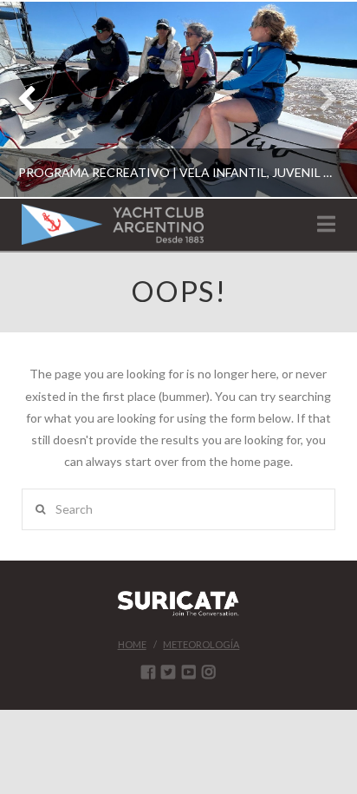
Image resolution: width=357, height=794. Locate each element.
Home (132, 644)
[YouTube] (189, 671)
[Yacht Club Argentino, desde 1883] (113, 224)
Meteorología (201, 644)
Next (320, 99)
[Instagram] (209, 671)
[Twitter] (168, 671)
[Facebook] (148, 671)
